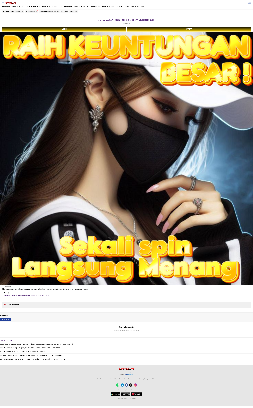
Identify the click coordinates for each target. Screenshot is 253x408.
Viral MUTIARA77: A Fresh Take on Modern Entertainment (26, 295)
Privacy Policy (143, 379)
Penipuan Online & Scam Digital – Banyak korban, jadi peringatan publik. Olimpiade (31, 355)
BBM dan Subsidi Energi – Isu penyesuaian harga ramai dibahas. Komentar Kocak (30, 348)
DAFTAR (119, 7)
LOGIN (127, 7)
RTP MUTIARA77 (31, 11)
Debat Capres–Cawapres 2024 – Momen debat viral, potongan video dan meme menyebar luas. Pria (37, 344)
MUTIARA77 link (79, 7)
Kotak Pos (127, 379)
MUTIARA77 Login (18, 7)
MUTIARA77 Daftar (33, 7)
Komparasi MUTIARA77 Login (49, 11)
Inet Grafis (73, 11)
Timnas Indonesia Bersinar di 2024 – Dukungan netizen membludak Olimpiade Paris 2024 (33, 359)
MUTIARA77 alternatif (49, 7)
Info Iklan (135, 379)
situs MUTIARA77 (66, 7)
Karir (120, 379)
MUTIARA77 (6, 7)
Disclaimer (153, 379)
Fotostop (64, 11)
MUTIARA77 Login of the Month (12, 11)
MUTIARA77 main (108, 7)
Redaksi (99, 379)
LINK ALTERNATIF (137, 7)
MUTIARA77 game (93, 7)
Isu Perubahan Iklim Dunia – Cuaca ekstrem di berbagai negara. (23, 351)
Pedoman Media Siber (111, 379)
